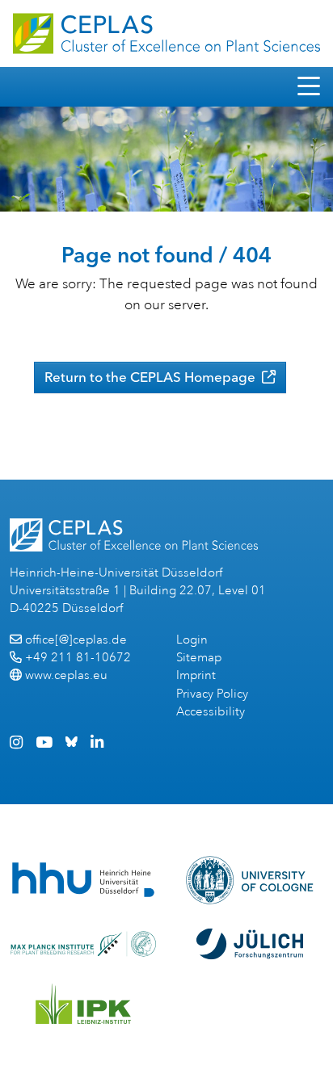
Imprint (196, 675)
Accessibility (210, 711)
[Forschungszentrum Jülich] (250, 944)
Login (192, 640)
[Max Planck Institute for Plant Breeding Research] (83, 944)
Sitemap (198, 657)
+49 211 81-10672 (78, 657)
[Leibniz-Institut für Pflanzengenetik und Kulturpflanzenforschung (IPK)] (83, 1003)
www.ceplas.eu (66, 675)
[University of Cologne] (250, 880)
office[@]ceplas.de (76, 640)
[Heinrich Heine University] (82, 880)
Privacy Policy (212, 694)
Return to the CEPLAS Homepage (151, 377)
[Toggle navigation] (308, 87)
